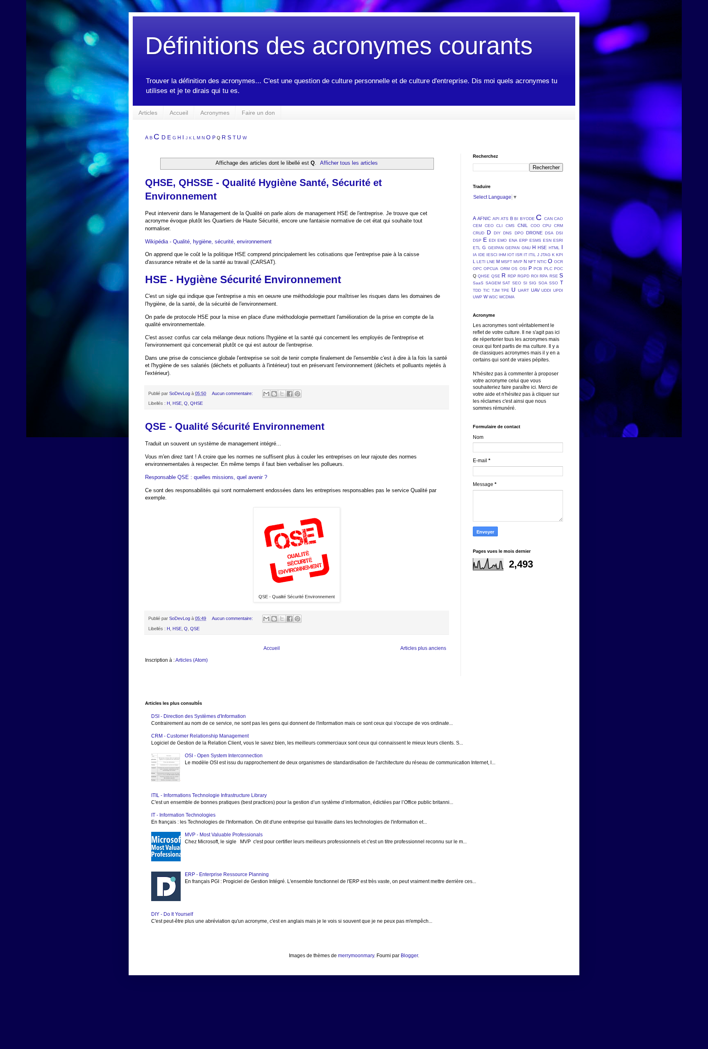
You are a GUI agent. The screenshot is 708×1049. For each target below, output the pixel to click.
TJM (495, 290)
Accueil (179, 112)
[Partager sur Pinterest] (297, 394)
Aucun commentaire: (233, 393)
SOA (542, 283)
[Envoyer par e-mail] (266, 394)
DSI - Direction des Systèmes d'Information (198, 716)
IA (475, 254)
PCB (537, 268)
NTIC (542, 261)
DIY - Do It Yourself (172, 914)
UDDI (546, 290)
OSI (523, 268)
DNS (507, 233)
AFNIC (484, 218)
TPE (505, 290)
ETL (477, 247)
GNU (526, 247)
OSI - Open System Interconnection (224, 755)
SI (525, 283)
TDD (477, 290)
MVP (517, 261)
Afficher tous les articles (349, 163)
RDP (512, 276)
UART (523, 290)
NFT (532, 261)
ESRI (558, 240)
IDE (481, 254)
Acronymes (214, 112)
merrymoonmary (356, 955)
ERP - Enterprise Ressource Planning (227, 874)
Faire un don (258, 112)
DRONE (534, 232)
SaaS (478, 283)
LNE (491, 261)
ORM (505, 268)
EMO (502, 240)
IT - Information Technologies (183, 815)
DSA (549, 233)
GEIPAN (496, 247)
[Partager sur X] (282, 394)
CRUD (478, 233)
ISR (518, 254)
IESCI (491, 254)
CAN (548, 218)
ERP (523, 240)
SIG (532, 283)
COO (535, 225)
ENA (513, 240)
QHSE (196, 403)
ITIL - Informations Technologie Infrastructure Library (209, 795)
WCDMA (507, 297)
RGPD (523, 276)
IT (525, 254)
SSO (553, 283)
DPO (519, 233)
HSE (177, 403)
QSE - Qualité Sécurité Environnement (234, 426)
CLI (499, 225)
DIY (497, 233)
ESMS (535, 240)
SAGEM (493, 283)
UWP (477, 297)
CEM (477, 225)
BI (516, 218)
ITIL (532, 254)
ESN (547, 240)
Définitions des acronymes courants (339, 45)
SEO (516, 283)
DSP (477, 240)
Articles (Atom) (191, 660)
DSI (559, 233)
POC (558, 268)
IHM (502, 254)
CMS (510, 225)
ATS (504, 218)
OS (514, 268)
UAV (535, 290)
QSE (195, 628)
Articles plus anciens (423, 648)
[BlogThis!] (274, 394)
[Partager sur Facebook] (290, 394)
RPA (544, 276)
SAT (506, 283)
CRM (558, 225)
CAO (558, 218)
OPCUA (490, 268)
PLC (548, 268)
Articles (147, 112)
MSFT (506, 261)
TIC (486, 290)
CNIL (522, 225)
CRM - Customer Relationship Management (200, 736)
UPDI (558, 290)
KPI (559, 254)
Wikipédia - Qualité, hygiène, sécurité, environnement (208, 241)
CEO (489, 225)
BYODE (527, 218)
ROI (534, 276)
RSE (553, 276)
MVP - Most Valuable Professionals (224, 835)
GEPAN (512, 247)
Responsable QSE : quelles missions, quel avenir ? (206, 477)
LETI (481, 261)
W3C (493, 297)
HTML (554, 247)
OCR (558, 261)
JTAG (545, 254)
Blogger (409, 955)
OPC (477, 268)
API (495, 218)
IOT (510, 254)
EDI (492, 240)
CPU (546, 225)
